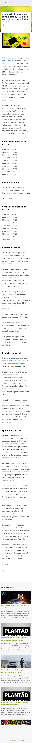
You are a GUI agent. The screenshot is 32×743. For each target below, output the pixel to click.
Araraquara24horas (10, 3)
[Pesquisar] (29, 3)
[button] (3, 25)
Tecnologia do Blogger (17, 740)
